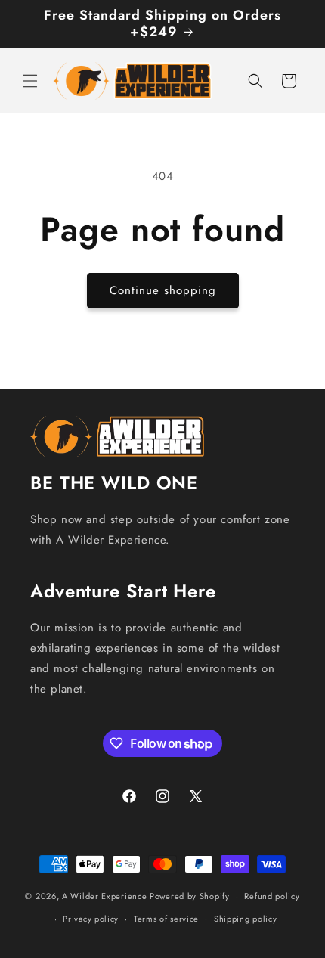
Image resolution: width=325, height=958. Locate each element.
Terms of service (166, 919)
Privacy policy (91, 919)
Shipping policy (245, 919)
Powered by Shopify (190, 896)
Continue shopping (163, 290)
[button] (30, 81)
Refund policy (271, 896)
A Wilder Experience (104, 896)
